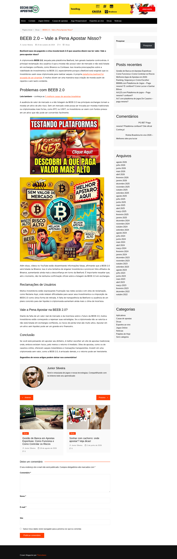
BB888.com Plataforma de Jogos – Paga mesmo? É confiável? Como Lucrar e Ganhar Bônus (135, 86)
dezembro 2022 (123, 291)
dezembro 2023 (123, 258)
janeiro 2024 (121, 255)
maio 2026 (120, 171)
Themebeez (41, 555)
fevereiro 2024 (122, 251)
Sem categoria (122, 337)
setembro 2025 (122, 193)
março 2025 (121, 211)
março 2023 (121, 285)
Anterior (28, 397)
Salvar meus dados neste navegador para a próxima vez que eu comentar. (52, 529)
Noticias (118, 21)
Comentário (25, 473)
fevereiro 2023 (122, 288)
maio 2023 (120, 279)
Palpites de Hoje (123, 334)
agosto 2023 (121, 270)
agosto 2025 (121, 196)
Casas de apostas (60, 21)
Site (21, 518)
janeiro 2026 (121, 181)
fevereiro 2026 (122, 178)
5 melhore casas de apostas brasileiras (63, 96)
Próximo (102, 397)
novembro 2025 (123, 187)
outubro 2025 (122, 190)
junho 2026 (121, 168)
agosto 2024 (121, 233)
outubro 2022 (122, 294)
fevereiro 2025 (122, 214)
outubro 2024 (122, 227)
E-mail (23, 507)
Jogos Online (43, 21)
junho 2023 (121, 276)
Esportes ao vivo (97, 21)
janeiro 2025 (121, 218)
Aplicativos (121, 315)
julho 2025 (120, 199)
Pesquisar (120, 41)
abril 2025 (120, 208)
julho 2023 (120, 273)
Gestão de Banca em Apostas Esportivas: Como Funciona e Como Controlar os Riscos (38, 441)
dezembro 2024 (123, 221)
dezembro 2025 (123, 184)
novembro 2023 (123, 261)
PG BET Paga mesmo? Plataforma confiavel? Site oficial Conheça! (134, 126)
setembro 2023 (122, 267)
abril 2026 (120, 174)
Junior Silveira (27, 45)
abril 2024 (120, 245)
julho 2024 (120, 236)
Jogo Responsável (79, 21)
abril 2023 (120, 282)
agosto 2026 (121, 162)
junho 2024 (121, 239)
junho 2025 (121, 202)
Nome (23, 496)
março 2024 (121, 248)
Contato (32, 21)
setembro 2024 (122, 230)
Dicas (109, 21)
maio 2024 (120, 242)
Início (23, 21)
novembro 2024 (123, 224)
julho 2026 (120, 165)
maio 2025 (120, 205)
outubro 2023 (122, 264)
